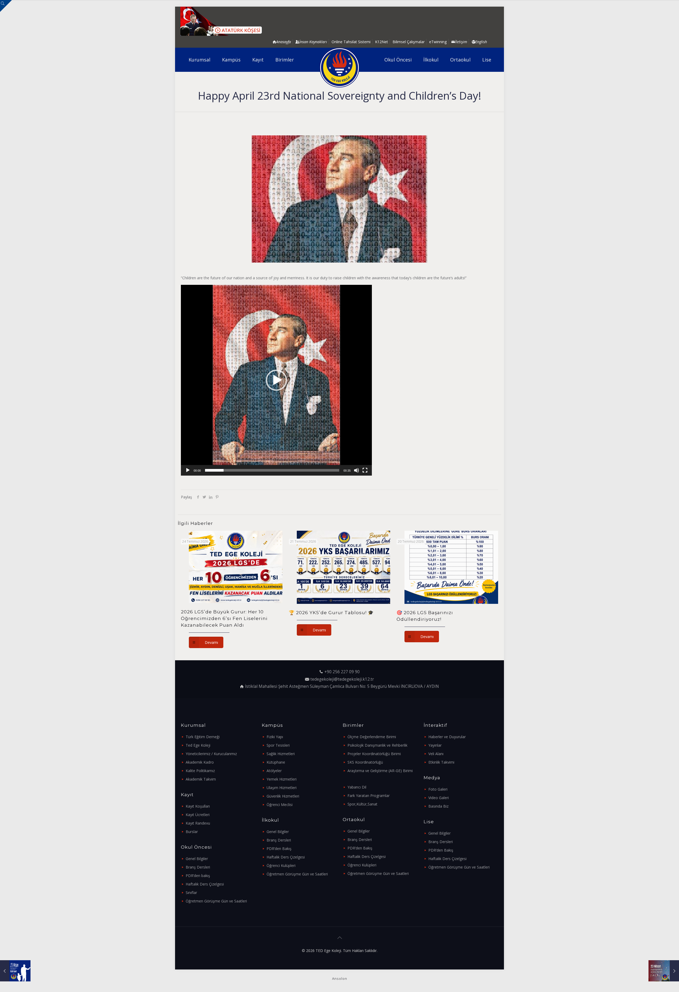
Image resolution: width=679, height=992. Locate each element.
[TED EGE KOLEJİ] (339, 67)
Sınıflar (191, 892)
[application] (276, 380)
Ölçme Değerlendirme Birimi (371, 736)
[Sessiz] (356, 470)
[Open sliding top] (6, 6)
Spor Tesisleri (278, 745)
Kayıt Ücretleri (198, 814)
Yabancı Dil (356, 787)
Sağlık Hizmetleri (281, 753)
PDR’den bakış (198, 875)
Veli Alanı (435, 753)
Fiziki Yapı (275, 736)
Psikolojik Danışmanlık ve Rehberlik (377, 745)
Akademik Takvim (201, 779)
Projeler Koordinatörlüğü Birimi (374, 753)
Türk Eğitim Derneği (203, 736)
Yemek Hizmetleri (282, 779)
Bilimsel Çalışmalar (409, 41)
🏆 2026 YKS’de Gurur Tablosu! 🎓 (331, 612)
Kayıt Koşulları (198, 806)
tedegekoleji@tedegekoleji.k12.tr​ (342, 679)
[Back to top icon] (339, 937)
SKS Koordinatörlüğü (365, 762)
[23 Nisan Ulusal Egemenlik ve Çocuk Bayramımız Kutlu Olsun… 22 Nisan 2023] (15, 970)
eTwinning (438, 41)
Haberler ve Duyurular (447, 736)
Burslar (192, 831)
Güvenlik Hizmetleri (283, 796)
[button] (276, 380)
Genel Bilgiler (197, 858)
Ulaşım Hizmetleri (282, 787)
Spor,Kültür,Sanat (362, 804)
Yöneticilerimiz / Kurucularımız (211, 753)
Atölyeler (274, 770)
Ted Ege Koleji (198, 745)
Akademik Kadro (200, 762)
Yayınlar (435, 745)
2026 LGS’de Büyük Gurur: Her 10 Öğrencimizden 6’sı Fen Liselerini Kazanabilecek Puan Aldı (224, 618)
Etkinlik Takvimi (441, 762)
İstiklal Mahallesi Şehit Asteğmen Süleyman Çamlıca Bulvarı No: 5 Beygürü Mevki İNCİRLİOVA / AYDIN (342, 686)
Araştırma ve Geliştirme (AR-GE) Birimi (380, 770)
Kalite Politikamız (200, 770)
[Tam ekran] (365, 470)
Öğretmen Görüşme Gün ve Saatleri (216, 901)
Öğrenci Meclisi (280, 804)
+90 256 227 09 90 (342, 672)
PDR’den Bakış (279, 848)
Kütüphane (276, 762)
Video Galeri (438, 797)
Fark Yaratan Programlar (368, 795)
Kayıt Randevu (198, 823)
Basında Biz (438, 806)
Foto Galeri (437, 789)
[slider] (272, 470)
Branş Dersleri (198, 867)
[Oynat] (187, 470)
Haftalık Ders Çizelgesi (205, 884)
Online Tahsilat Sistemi (351, 41)
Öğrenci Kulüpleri (281, 865)
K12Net (381, 41)
